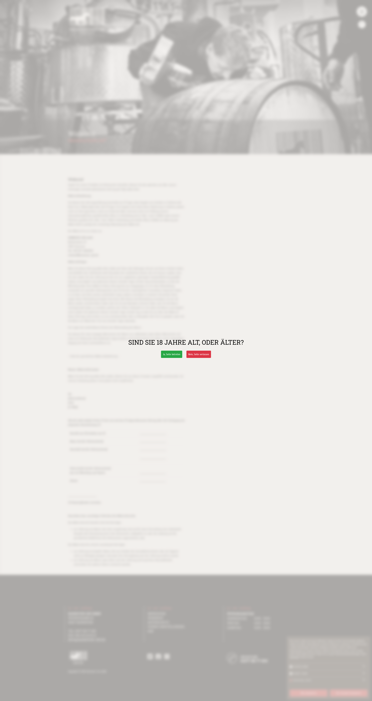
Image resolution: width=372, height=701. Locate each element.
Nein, (198, 354)
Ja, (171, 354)
